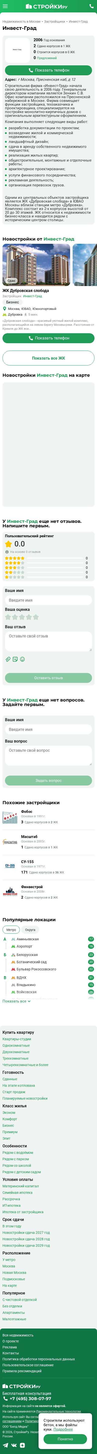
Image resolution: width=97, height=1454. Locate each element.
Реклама (9, 1347)
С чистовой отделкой (19, 1300)
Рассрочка (11, 1199)
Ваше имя (14, 591)
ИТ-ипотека (11, 1205)
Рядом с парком (15, 1159)
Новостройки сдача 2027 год (26, 1233)
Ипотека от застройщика (23, 1212)
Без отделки (12, 1306)
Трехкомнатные (15, 1058)
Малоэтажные (14, 1319)
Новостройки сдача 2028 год (26, 1239)
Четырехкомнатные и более (25, 1065)
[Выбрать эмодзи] (22, 659)
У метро (8, 1260)
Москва (8, 1266)
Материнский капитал (20, 1186)
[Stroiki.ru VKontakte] (14, 1447)
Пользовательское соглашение (27, 1365)
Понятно (65, 1439)
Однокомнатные (16, 1045)
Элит (6, 1138)
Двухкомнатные (15, 1052)
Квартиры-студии (16, 1039)
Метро (11, 930)
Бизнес (8, 1125)
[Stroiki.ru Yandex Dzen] (22, 1447)
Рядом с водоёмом (17, 1153)
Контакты (10, 1353)
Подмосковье (13, 1279)
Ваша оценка (17, 610)
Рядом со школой (16, 1165)
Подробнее (63, 1429)
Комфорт (9, 1119)
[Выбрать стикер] (15, 659)
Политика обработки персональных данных (38, 1359)
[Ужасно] (8, 617)
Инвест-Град (32, 296)
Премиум (9, 1132)
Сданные (9, 1079)
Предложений (47, 58)
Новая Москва (14, 1273)
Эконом (8, 1113)
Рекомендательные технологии (58, 1411)
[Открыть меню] (5, 6)
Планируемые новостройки (25, 1098)
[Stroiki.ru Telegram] (5, 1447)
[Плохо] (11, 617)
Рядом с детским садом (21, 1172)
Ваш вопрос (16, 741)
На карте (9, 1286)
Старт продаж (13, 1092)
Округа (30, 930)
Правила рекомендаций (22, 1371)
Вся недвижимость (18, 1335)
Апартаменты (13, 1313)
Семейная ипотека (17, 1193)
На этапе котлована (18, 1085)
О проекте (10, 1341)
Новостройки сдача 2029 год (26, 1245)
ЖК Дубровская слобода (25, 291)
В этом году (11, 1226)
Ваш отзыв (15, 627)
